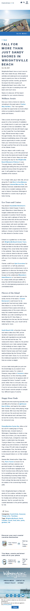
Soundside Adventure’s (17, 206)
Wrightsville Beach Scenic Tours (15, 242)
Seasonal (22, 514)
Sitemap (21, 583)
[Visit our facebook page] (7, 595)
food (14, 520)
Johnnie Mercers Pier (17, 184)
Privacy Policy (10, 583)
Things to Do (6, 516)
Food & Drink (14, 514)
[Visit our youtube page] (22, 595)
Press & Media (9, 580)
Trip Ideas (14, 516)
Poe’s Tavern (9, 462)
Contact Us (20, 580)
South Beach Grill (7, 330)
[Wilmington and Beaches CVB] (15, 574)
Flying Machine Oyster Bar (10, 426)
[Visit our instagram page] (15, 595)
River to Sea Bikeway (19, 182)
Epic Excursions (20, 263)
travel (10, 520)
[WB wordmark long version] (8, 3)
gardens (4, 522)
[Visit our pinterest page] (19, 595)
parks (22, 520)
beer (18, 520)
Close (15, 607)
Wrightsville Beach (12, 518)
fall (9, 522)
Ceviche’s (20, 373)
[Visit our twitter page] (11, 595)
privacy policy (7, 604)
